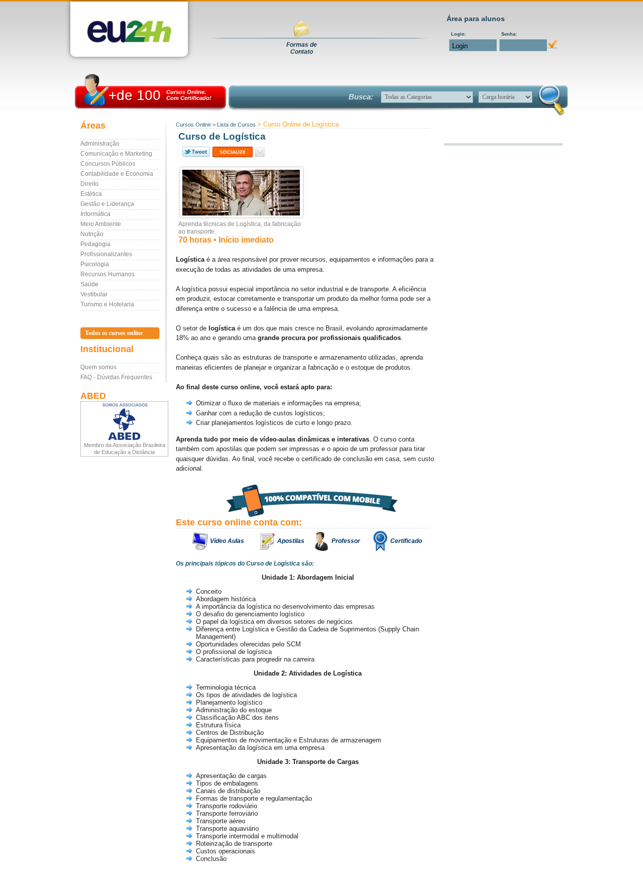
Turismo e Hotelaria (107, 304)
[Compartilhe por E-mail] (260, 152)
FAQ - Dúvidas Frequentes (116, 377)
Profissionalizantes (106, 254)
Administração (100, 143)
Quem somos (98, 367)
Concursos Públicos (107, 163)
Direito (89, 183)
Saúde (89, 284)
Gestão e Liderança (107, 203)
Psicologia (94, 264)
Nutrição (91, 234)
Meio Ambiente (100, 224)
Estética (91, 193)
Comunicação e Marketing (116, 153)
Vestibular (94, 294)
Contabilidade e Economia (116, 173)
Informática (95, 213)
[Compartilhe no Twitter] (195, 152)
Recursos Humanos (107, 274)
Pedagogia (95, 244)
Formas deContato (301, 48)
